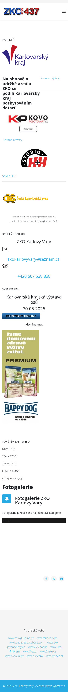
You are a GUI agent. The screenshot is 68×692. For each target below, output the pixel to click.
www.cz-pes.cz (54, 656)
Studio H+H (9, 176)
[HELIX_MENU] (64, 11)
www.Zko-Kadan (37, 647)
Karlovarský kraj (50, 78)
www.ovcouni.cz (14, 656)
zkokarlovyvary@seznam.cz (34, 259)
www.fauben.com (47, 638)
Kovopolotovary (12, 140)
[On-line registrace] (34, 316)
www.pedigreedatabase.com (26, 642)
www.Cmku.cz (47, 651)
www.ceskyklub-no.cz (21, 638)
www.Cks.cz (29, 651)
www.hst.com (35, 656)
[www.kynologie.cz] (34, 198)
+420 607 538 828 (34, 276)
